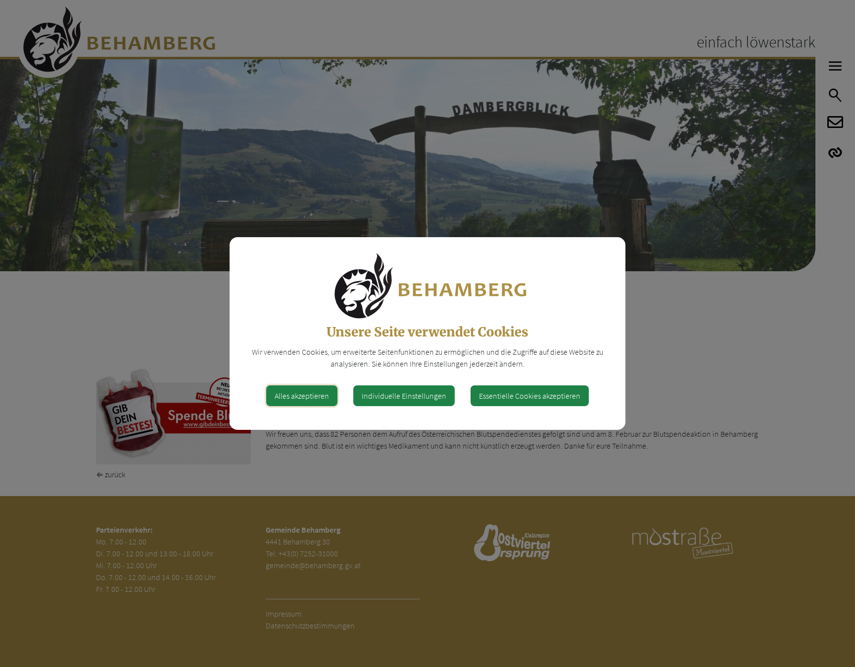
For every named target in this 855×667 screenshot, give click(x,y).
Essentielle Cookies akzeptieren (529, 396)
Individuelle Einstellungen (404, 396)
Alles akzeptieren (302, 396)
